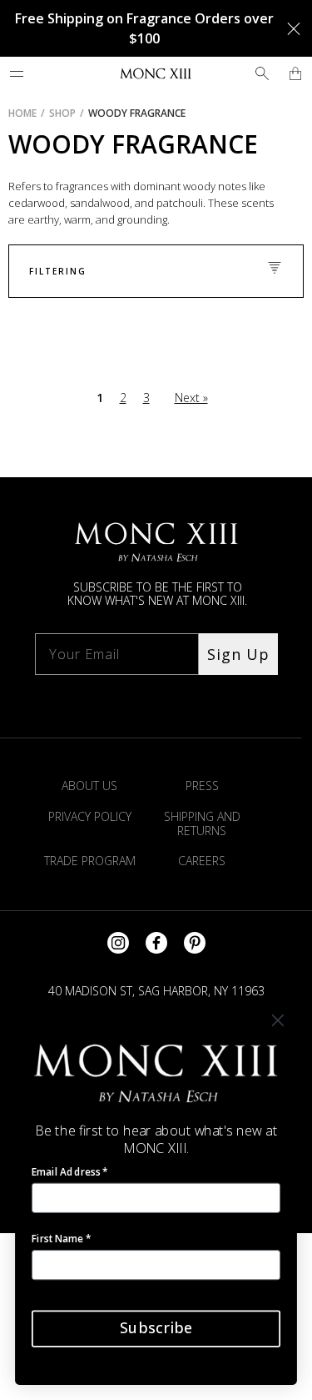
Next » (191, 397)
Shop (62, 113)
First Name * (61, 1238)
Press (202, 785)
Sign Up (238, 654)
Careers (201, 861)
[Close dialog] (278, 1021)
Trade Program (90, 861)
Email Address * (69, 1171)
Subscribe (156, 1328)
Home (22, 113)
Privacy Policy (89, 816)
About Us (89, 785)
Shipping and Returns (202, 823)
